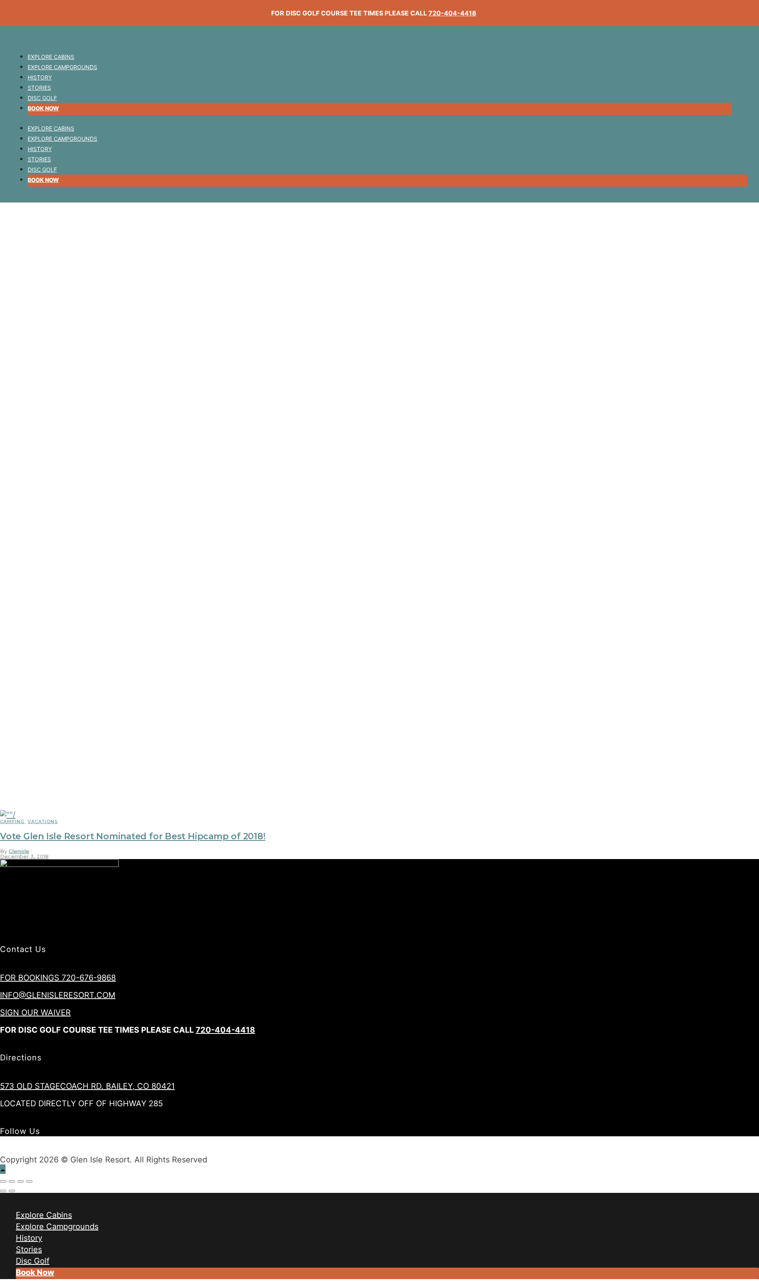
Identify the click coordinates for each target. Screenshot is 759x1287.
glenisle (19, 851)
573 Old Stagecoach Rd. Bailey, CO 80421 (87, 1086)
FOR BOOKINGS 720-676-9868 (58, 977)
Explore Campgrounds (62, 67)
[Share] (12, 1181)
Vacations (43, 821)
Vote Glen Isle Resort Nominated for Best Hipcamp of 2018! (132, 836)
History (40, 77)
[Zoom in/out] (29, 1181)
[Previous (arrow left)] (3, 1191)
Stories (39, 87)
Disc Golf (42, 98)
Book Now (43, 108)
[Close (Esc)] (3, 1181)
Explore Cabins (51, 56)
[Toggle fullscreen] (20, 1181)
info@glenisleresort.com (57, 995)
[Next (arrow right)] (12, 1191)
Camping (12, 821)
